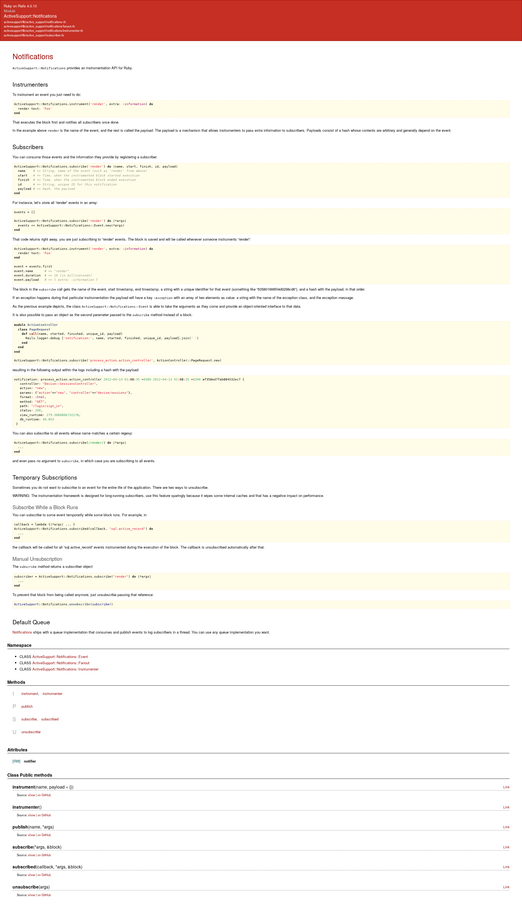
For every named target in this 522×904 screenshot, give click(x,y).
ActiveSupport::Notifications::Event (60, 656)
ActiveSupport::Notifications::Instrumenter (65, 669)
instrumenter (52, 693)
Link (506, 787)
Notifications (33, 56)
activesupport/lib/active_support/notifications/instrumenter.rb (43, 30)
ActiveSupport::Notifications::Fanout (60, 662)
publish (27, 706)
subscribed (49, 719)
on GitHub (44, 795)
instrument (29, 693)
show (31, 795)
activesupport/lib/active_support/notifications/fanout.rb (39, 26)
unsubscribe (31, 731)
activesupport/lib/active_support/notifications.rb (35, 22)
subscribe (29, 719)
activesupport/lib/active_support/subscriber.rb (34, 35)
